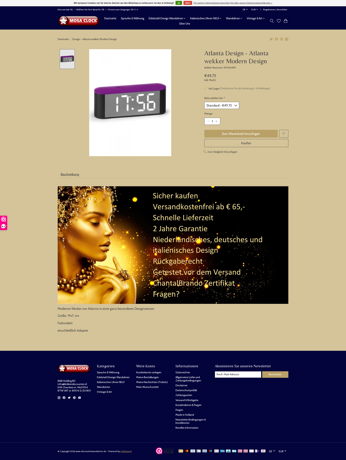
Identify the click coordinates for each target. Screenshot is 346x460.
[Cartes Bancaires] (234, 451)
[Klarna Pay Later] (240, 451)
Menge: (208, 113)
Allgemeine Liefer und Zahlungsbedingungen (188, 379)
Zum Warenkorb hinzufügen (241, 134)
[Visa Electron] (204, 451)
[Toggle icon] (271, 21)
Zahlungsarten (184, 395)
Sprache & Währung (132, 18)
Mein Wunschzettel (147, 387)
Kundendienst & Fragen (188, 405)
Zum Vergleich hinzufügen (222, 151)
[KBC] (228, 451)
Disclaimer (181, 385)
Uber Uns (184, 23)
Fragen (179, 409)
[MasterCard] (187, 451)
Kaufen (246, 143)
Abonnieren (275, 374)
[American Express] (222, 451)
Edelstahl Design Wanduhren (113, 377)
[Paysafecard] (251, 451)
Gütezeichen (183, 372)
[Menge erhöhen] (216, 121)
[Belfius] (216, 451)
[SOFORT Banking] (245, 451)
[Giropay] (257, 451)
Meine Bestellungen (147, 377)
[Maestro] (210, 451)
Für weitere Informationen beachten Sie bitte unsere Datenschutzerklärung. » (233, 3)
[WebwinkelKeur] (165, 453)
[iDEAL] (181, 451)
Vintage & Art (104, 391)
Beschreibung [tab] (70, 174)
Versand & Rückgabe (187, 400)
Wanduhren (103, 387)
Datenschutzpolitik (186, 390)
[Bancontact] (198, 451)
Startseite (110, 18)
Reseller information (187, 427)
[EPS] (263, 451)
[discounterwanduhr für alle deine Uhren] (80, 21)
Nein (187, 3)
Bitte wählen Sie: (214, 98)
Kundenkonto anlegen (148, 372)
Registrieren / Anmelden (275, 9)
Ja (179, 3)
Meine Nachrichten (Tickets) (152, 382)
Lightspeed (126, 451)
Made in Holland (185, 414)
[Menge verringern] (208, 121)
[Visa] (192, 451)
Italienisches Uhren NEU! (111, 382)
